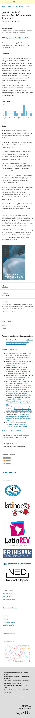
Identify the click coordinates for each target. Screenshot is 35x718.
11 (17, 431)
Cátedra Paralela (10, 2)
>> (20, 431)
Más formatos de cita (9, 312)
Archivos (9, 6)
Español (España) (8, 625)
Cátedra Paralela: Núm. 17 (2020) (17, 358)
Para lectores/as (7, 594)
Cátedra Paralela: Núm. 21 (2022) (16, 373)
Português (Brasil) (9, 622)
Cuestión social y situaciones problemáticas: (18, 396)
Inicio (3, 6)
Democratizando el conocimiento (17, 424)
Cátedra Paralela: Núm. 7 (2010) (16, 426)
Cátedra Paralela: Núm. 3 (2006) (16, 344)
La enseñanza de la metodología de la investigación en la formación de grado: (18, 417)
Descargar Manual (9, 634)
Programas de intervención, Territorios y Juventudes (18, 370)
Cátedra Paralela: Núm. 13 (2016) (21, 411)
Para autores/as (7, 597)
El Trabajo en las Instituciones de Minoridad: (19, 341)
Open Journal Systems (10, 608)
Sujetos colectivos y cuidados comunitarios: (19, 362)
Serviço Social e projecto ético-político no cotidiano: (18, 357)
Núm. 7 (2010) (19, 6)
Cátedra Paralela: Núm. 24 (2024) (16, 364)
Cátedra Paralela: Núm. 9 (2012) (18, 398)
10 (15, 431)
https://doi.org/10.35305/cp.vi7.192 (17, 38)
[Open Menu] (2, 2)
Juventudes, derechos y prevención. (17, 377)
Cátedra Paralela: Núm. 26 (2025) (16, 379)
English (5, 619)
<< (3, 431)
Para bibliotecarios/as (9, 599)
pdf (6, 286)
